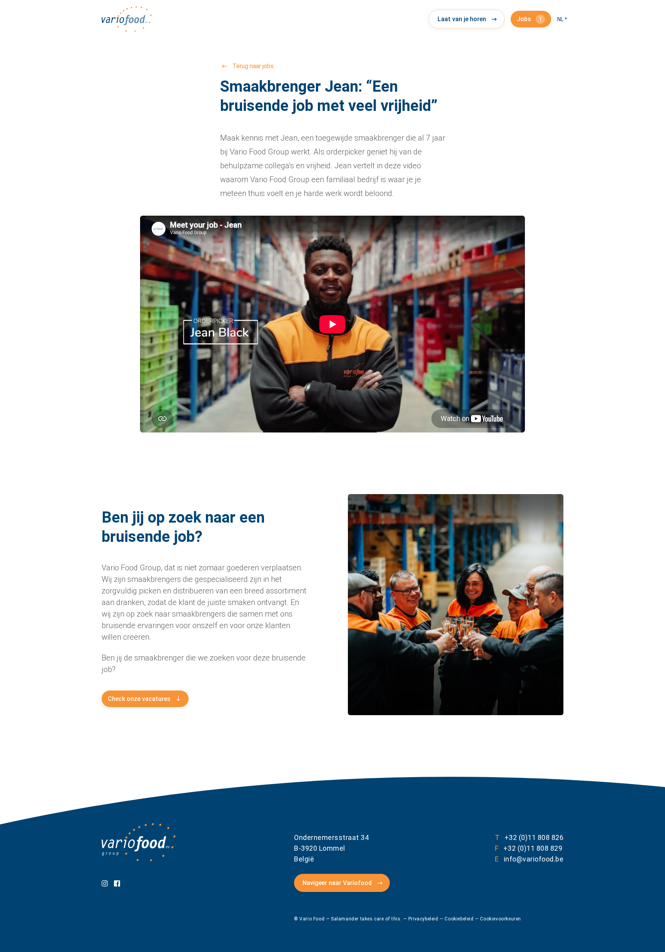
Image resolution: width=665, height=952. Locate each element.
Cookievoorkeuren (500, 919)
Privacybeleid (423, 919)
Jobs (529, 19)
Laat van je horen (462, 19)
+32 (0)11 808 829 (528, 848)
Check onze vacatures (139, 698)
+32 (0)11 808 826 (529, 837)
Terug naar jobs (253, 66)
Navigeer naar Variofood (337, 883)
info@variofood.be (529, 859)
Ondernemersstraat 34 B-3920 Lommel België (331, 848)
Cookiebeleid (459, 919)
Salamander (345, 919)
